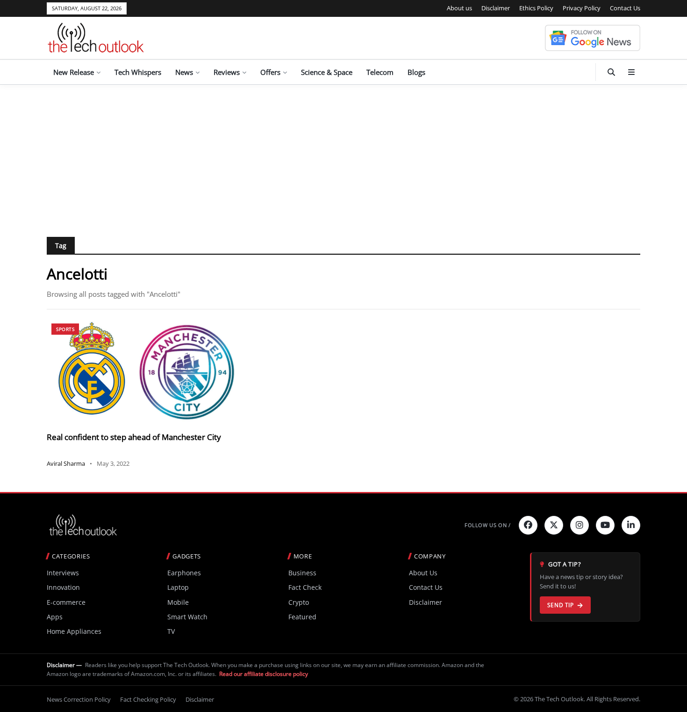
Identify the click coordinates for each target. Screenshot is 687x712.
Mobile (178, 602)
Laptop (178, 587)
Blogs (416, 72)
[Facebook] (528, 525)
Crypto (298, 602)
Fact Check (305, 587)
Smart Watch (187, 616)
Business (302, 572)
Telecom (380, 72)
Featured (302, 616)
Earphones (184, 572)
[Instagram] (579, 525)
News (184, 72)
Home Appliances (74, 631)
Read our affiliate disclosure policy (263, 674)
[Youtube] (605, 525)
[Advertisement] (343, 154)
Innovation (63, 587)
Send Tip (560, 605)
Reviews (227, 72)
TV (171, 631)
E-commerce (66, 602)
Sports (65, 329)
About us (459, 8)
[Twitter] (553, 525)
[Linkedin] (631, 525)
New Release (73, 72)
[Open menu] (631, 72)
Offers (270, 72)
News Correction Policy (79, 699)
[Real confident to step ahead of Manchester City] (141, 372)
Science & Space (326, 72)
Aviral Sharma (66, 463)
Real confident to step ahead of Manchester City (134, 437)
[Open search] (611, 72)
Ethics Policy (536, 8)
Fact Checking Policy (148, 699)
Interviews (63, 572)
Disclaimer (495, 8)
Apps (55, 616)
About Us (423, 572)
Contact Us (625, 8)
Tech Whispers (137, 72)
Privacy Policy (582, 8)
